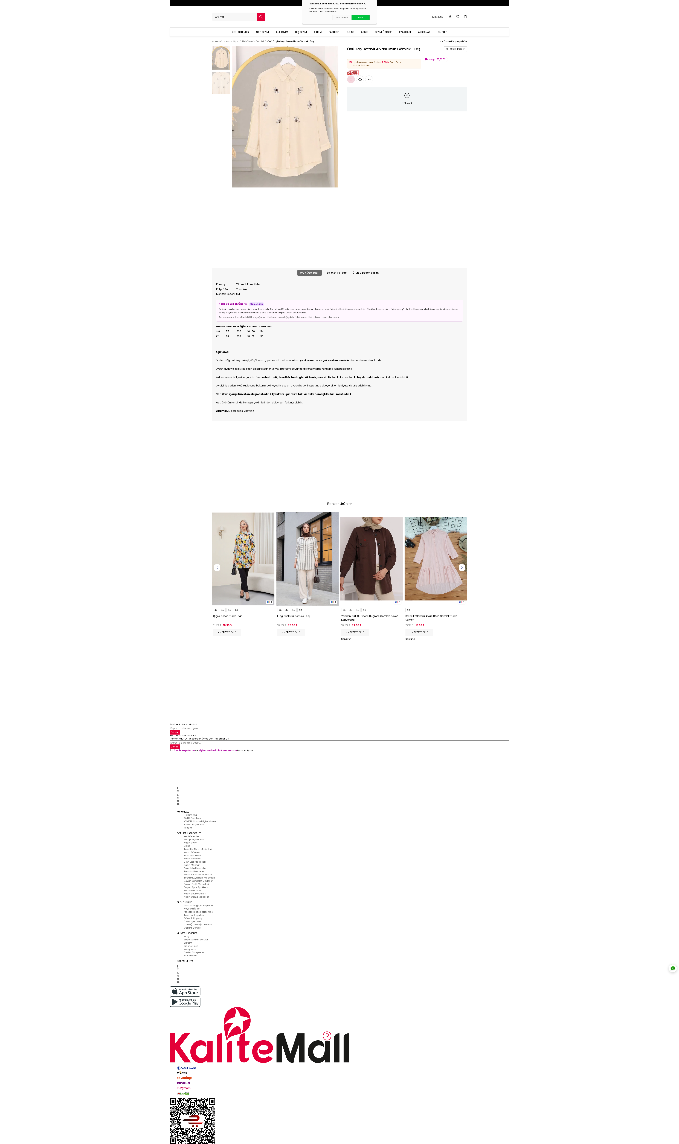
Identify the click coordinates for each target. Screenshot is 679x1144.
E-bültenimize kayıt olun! (183, 724)
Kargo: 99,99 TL (437, 59)
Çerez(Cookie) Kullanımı (198, 924)
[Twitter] (178, 791)
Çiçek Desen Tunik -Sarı (227, 616)
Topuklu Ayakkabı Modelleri (199, 877)
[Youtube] (178, 804)
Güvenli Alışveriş (193, 918)
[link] (455, 49)
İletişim (188, 827)
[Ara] (261, 17)
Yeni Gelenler (191, 836)
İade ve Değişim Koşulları (198, 905)
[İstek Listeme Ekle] (360, 79)
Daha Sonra (341, 17)
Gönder (175, 732)
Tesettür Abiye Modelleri (198, 849)
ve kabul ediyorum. (215, 750)
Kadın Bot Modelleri (195, 893)
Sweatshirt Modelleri (195, 868)
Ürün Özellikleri (309, 273)
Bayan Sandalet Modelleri (198, 880)
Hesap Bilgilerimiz (194, 824)
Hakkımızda (190, 814)
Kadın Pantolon (192, 858)
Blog (186, 936)
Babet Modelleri (193, 890)
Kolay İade (190, 949)
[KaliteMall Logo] (339, 1035)
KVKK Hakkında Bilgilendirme (200, 821)
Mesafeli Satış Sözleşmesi (198, 911)
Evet (360, 17)
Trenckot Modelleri (194, 871)
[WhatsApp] (178, 797)
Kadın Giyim (190, 842)
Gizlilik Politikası (192, 818)
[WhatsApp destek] (673, 968)
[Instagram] (178, 794)
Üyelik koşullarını (184, 750)
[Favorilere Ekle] (351, 79)
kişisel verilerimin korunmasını (218, 750)
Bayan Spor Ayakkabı (196, 887)
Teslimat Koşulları (194, 915)
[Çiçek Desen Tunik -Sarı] (243, 559)
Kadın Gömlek (192, 852)
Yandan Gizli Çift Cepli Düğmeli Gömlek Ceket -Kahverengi (370, 618)
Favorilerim (190, 955)
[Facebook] (177, 788)
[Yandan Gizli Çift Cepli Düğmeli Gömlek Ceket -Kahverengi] (371, 559)
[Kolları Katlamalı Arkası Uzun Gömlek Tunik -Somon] (436, 559)
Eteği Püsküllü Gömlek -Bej (293, 616)
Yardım (188, 942)
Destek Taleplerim (194, 952)
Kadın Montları (192, 864)
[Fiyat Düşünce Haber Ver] (369, 79)
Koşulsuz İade (192, 908)
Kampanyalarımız (194, 839)
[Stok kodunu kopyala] (464, 49)
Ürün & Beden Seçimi (366, 273)
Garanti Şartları (192, 927)
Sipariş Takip (191, 945)
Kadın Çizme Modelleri (197, 896)
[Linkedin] (178, 800)
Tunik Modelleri (192, 855)
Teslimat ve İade (336, 273)
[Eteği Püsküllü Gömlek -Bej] (307, 559)
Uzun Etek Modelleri (195, 861)
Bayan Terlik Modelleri (196, 884)
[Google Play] (339, 1002)
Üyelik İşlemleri (192, 921)
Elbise (187, 845)
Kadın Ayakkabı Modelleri (198, 874)
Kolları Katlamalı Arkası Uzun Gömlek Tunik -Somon (432, 618)
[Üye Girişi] (450, 16)
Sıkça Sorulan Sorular (196, 939)
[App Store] (339, 991)
